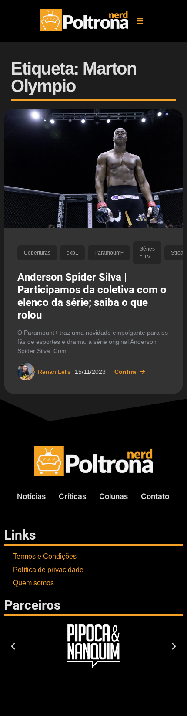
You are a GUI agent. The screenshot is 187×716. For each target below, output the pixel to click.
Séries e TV (147, 253)
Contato (155, 496)
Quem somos (33, 583)
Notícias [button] (31, 496)
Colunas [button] (113, 496)
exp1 (72, 253)
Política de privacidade (48, 569)
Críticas (72, 496)
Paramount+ (109, 253)
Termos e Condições (45, 556)
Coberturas (37, 253)
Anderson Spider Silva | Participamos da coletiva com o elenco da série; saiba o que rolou (92, 296)
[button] (140, 21)
